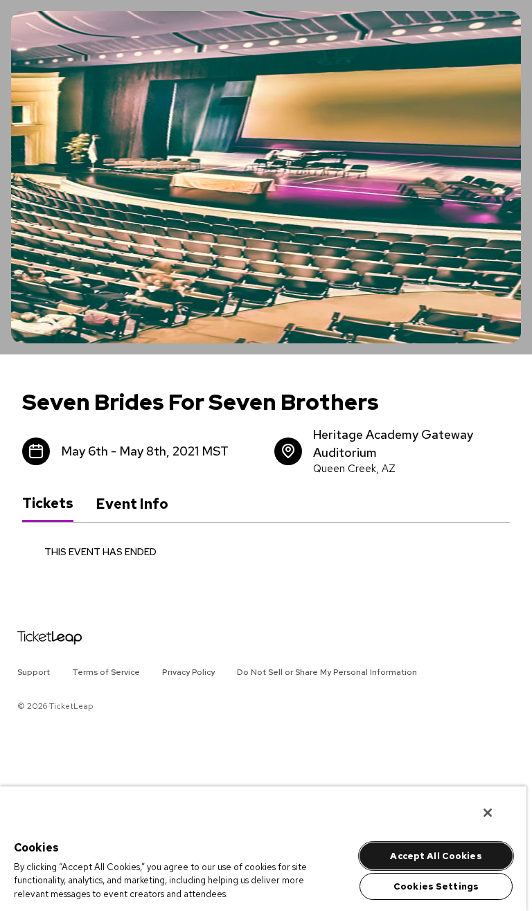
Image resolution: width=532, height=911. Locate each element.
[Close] (487, 812)
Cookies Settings (436, 886)
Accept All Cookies (435, 856)
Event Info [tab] (132, 504)
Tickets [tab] (47, 503)
